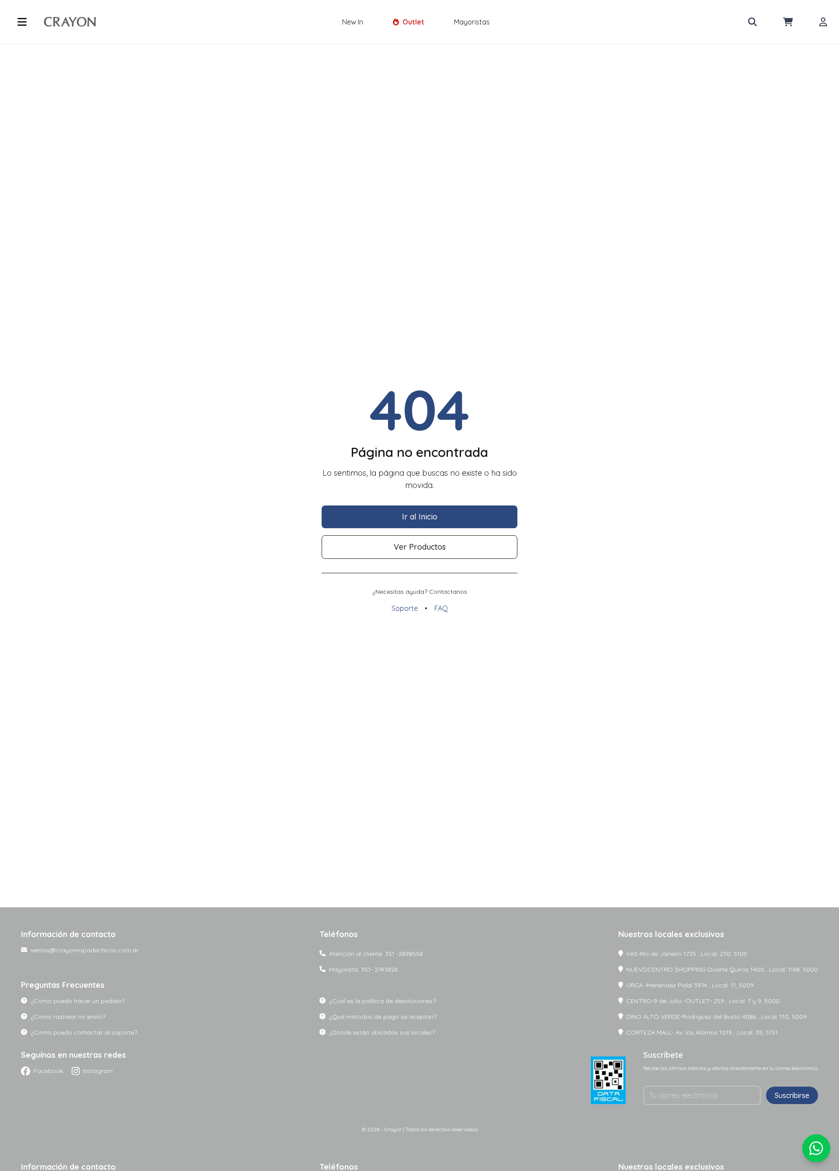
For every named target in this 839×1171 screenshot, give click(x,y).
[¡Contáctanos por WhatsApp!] (816, 1148)
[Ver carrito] (788, 21)
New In (352, 21)
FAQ (441, 608)
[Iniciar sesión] (823, 21)
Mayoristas (472, 21)
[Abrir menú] (22, 22)
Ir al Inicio (419, 517)
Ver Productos (420, 547)
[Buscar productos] (752, 21)
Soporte (405, 608)
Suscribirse (792, 1095)
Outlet (413, 21)
